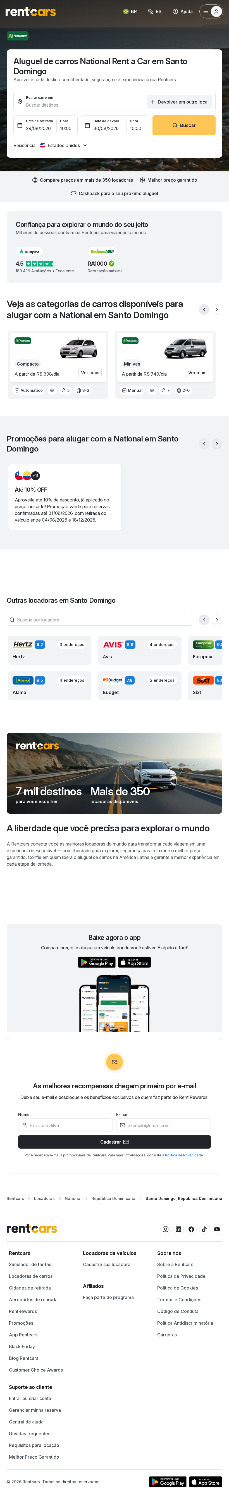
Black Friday (22, 1346)
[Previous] (204, 309)
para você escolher (37, 801)
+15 (35, 476)
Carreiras (167, 1335)
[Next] (217, 309)
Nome (24, 1114)
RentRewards (23, 1311)
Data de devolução (108, 121)
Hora (64, 121)
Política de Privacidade (184, 1155)
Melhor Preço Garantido (34, 1457)
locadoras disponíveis (114, 801)
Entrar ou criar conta (30, 1398)
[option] (28, 390)
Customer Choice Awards (36, 1370)
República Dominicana (113, 1198)
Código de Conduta (178, 1311)
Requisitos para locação (34, 1445)
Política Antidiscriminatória (185, 1323)
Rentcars (15, 1198)
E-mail (122, 1114)
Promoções (21, 1323)
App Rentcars (23, 1335)
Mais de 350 (120, 791)
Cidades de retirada (30, 1288)
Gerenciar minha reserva (35, 1410)
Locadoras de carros (31, 1276)
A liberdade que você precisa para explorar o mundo (108, 828)
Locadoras (44, 1198)
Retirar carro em (39, 97)
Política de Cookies (177, 1288)
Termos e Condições (179, 1299)
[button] (33, 251)
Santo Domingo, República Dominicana (183, 1198)
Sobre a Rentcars (175, 1264)
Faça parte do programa (108, 1297)
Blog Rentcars (23, 1358)
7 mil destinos (49, 791)
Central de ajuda (26, 1422)
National (73, 1198)
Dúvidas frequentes (29, 1433)
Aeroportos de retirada (33, 1299)
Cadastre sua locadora (106, 1264)
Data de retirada (39, 121)
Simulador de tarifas (30, 1264)
